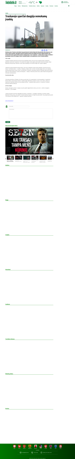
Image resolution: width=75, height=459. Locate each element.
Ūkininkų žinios (25, 6)
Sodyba (46, 6)
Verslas (19, 6)
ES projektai (37, 450)
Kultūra (38, 6)
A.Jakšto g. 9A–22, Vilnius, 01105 (47, 452)
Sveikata (56, 6)
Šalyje (15, 6)
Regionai (42, 6)
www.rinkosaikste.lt (9, 100)
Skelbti (7, 122)
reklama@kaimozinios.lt (25, 452)
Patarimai (51, 6)
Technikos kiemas (32, 6)
